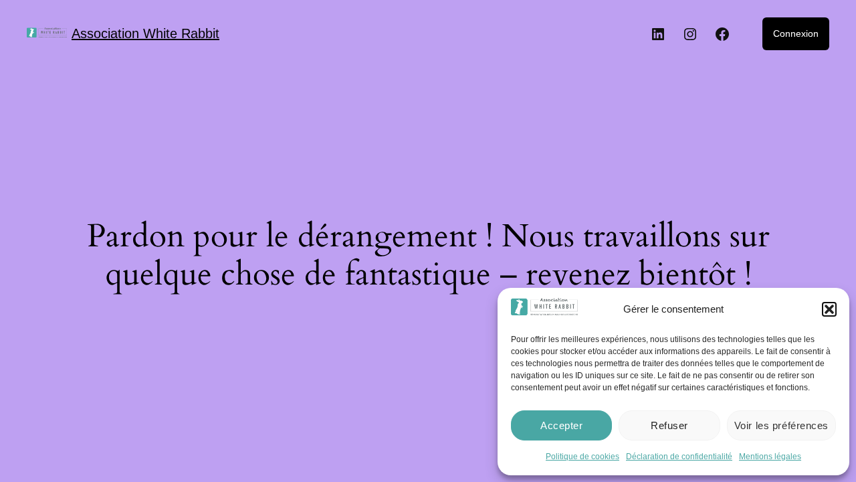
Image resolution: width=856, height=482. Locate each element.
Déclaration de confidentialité (679, 456)
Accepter (561, 425)
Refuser (669, 425)
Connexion (796, 33)
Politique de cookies (582, 456)
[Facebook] (722, 34)
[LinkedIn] (658, 34)
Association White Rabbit (145, 33)
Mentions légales (770, 456)
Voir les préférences (781, 425)
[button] (829, 309)
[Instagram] (690, 34)
